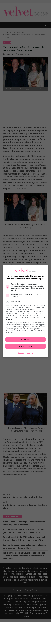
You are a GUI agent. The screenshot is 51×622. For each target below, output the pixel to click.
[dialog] (26, 311)
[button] (25, 301)
